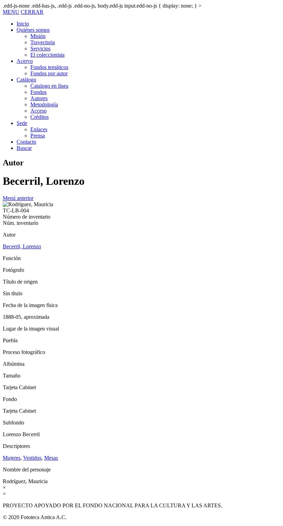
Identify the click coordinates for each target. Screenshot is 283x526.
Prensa (37, 135)
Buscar (24, 148)
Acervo (25, 61)
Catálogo (26, 80)
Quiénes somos (33, 30)
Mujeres (11, 458)
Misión (38, 36)
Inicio (23, 24)
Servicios (40, 48)
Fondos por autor (49, 73)
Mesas (51, 458)
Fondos (38, 92)
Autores (39, 98)
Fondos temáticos (49, 67)
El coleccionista (47, 55)
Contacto (26, 142)
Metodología (44, 104)
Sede (22, 123)
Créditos (39, 117)
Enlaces (38, 129)
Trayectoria (42, 42)
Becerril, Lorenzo (22, 246)
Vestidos (32, 458)
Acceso (38, 111)
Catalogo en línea (49, 86)
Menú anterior (18, 198)
